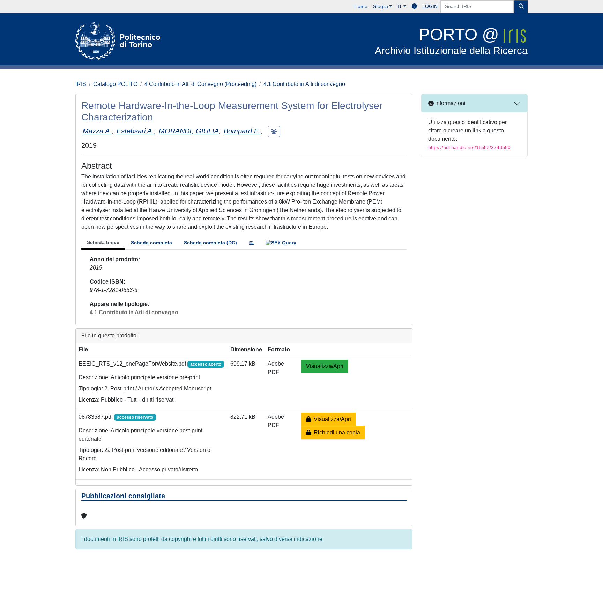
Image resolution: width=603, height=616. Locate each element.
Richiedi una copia (335, 432)
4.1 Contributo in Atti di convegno (304, 84)
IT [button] (399, 6)
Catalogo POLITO (115, 84)
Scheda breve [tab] (103, 242)
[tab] (251, 243)
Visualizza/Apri (324, 366)
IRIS (80, 84)
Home (360, 6)
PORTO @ (451, 40)
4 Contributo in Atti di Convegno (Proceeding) (200, 84)
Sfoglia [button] (380, 6)
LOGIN (430, 6)
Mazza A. (97, 131)
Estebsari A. (135, 131)
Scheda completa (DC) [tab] (210, 242)
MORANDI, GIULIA (189, 131)
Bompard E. (242, 131)
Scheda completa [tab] (151, 242)
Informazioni (450, 103)
